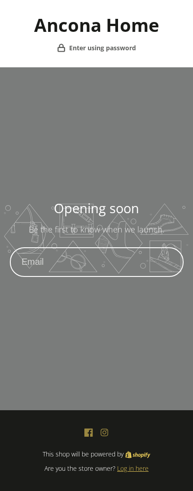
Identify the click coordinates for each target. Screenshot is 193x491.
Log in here (133, 468)
